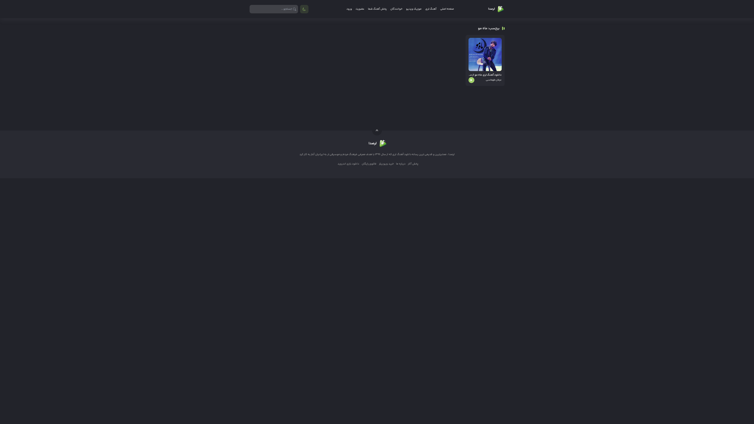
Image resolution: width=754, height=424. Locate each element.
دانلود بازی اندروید (348, 164)
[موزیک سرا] (304, 9)
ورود (349, 9)
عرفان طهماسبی (493, 80)
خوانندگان (396, 9)
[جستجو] (294, 9)
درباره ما (400, 164)
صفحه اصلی (447, 9)
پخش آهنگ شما (377, 9)
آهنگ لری (430, 9)
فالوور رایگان (369, 164)
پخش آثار (413, 164)
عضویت (360, 9)
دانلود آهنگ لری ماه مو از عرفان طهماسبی (485, 75)
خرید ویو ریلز (386, 164)
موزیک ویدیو (414, 9)
